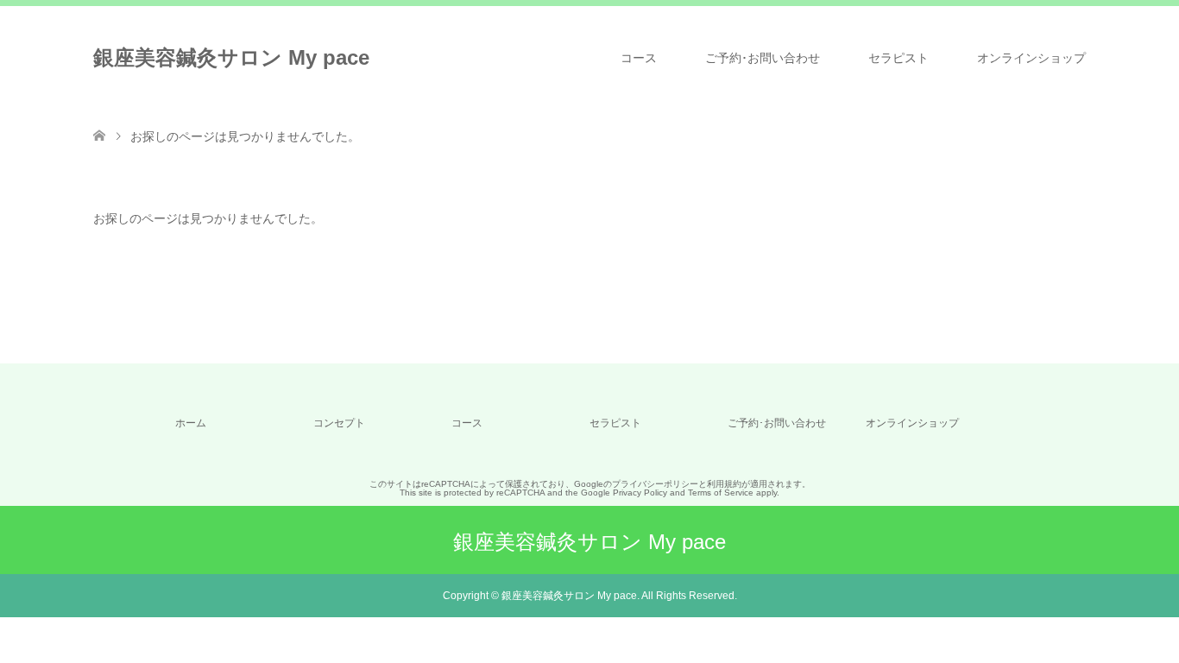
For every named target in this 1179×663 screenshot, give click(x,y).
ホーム (190, 423)
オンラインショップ (1031, 58)
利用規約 (724, 484)
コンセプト (339, 423)
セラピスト (898, 58)
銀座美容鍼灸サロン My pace (231, 57)
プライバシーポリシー (655, 484)
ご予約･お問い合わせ (762, 58)
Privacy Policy (640, 492)
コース (639, 58)
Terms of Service (720, 492)
